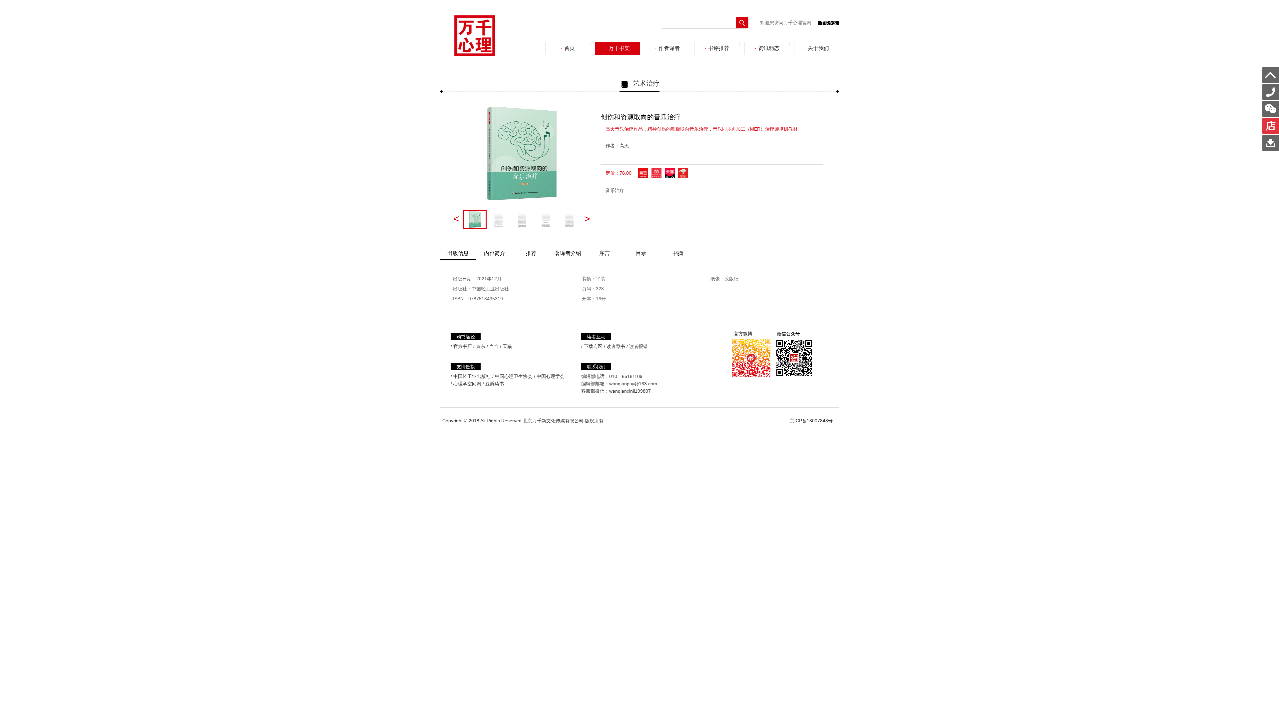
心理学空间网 (467, 383)
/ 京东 (479, 346)
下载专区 (829, 23)
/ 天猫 (506, 346)
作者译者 (667, 48)
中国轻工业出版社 (472, 376)
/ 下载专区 (592, 346)
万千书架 (617, 48)
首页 (568, 48)
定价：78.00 (619, 173)
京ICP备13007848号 (811, 420)
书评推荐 (717, 48)
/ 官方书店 (461, 346)
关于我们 (816, 48)
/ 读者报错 (637, 346)
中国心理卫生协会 (513, 376)
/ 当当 (493, 346)
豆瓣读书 (494, 383)
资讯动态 (767, 48)
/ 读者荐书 (614, 346)
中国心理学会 (551, 376)
